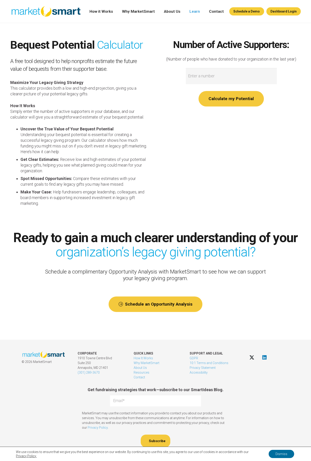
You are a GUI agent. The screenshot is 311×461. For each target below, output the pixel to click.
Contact (139, 377)
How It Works (143, 358)
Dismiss (281, 454)
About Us (140, 368)
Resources (141, 372)
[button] (116, 11)
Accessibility (199, 372)
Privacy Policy (98, 427)
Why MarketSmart (146, 363)
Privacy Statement (203, 368)
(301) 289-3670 (89, 372)
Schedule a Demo (246, 11)
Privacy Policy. (26, 456)
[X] (252, 357)
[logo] (46, 11)
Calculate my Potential (231, 98)
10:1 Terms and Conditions (209, 363)
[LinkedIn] (264, 357)
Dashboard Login (283, 11)
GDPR (194, 358)
